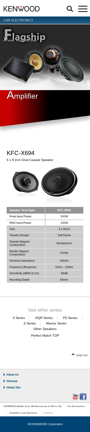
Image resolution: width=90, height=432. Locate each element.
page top (81, 355)
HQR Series (44, 318)
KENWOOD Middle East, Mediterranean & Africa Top (33, 406)
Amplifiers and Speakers (23, 413)
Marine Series (56, 323)
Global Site (13, 387)
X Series (19, 318)
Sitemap (11, 381)
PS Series (70, 318)
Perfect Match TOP (45, 335)
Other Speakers (45, 329)
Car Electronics (76, 406)
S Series (30, 323)
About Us (12, 374)
